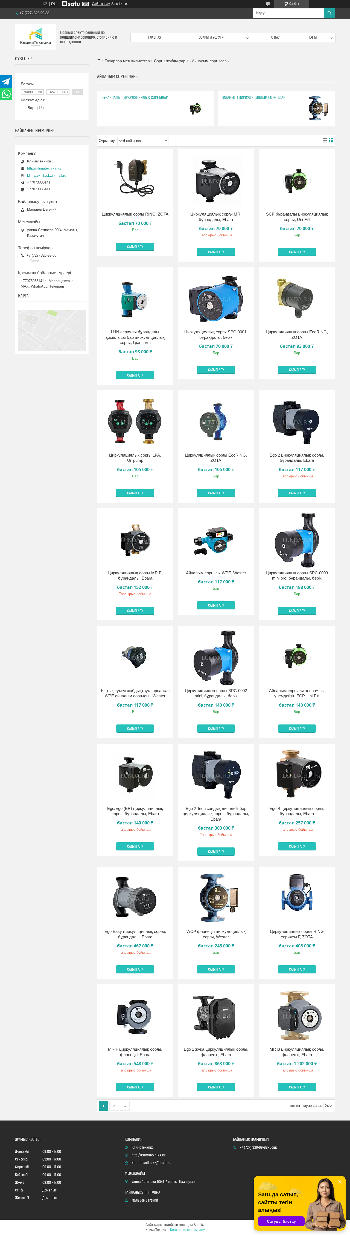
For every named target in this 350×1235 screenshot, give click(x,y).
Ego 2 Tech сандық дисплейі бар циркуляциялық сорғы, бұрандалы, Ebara (216, 813)
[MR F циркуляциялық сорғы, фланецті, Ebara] (135, 1016)
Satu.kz (199, 1225)
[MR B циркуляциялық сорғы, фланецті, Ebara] (297, 1016)
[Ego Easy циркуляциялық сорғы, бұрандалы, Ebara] (135, 898)
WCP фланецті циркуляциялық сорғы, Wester (216, 934)
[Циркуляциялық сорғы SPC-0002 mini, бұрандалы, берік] (216, 658)
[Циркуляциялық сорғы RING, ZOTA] (135, 181)
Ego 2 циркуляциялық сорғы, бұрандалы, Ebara (297, 458)
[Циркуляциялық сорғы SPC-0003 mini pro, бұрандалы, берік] (297, 540)
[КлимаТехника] (35, 37)
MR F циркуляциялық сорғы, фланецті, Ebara (135, 1052)
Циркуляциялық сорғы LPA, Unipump (135, 458)
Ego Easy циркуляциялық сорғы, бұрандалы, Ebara (135, 934)
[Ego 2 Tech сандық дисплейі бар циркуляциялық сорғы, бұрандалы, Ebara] (216, 775)
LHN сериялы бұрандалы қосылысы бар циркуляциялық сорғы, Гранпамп (135, 337)
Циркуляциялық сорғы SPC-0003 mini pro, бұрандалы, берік (297, 576)
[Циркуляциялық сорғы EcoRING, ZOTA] (297, 299)
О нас (275, 37)
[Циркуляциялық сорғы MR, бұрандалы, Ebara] (216, 181)
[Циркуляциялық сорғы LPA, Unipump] (135, 422)
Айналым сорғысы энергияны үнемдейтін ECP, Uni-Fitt (297, 693)
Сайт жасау (101, 4)
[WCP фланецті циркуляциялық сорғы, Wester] (216, 898)
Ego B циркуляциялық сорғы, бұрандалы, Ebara (296, 811)
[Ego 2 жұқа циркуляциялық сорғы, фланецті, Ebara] (216, 1016)
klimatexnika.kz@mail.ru (46, 175)
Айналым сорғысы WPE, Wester (216, 573)
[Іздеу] (329, 13)
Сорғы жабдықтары (171, 61)
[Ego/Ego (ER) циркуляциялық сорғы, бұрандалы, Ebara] (135, 775)
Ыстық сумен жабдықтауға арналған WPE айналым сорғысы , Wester (135, 693)
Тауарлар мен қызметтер (127, 61)
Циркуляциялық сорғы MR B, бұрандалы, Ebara (135, 576)
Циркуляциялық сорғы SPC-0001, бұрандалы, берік (215, 334)
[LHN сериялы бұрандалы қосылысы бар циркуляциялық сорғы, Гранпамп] (135, 299)
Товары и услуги (210, 37)
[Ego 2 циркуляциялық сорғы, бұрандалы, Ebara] (297, 422)
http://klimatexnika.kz (44, 168)
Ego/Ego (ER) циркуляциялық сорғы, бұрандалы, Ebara (135, 811)
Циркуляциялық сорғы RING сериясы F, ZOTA (297, 934)
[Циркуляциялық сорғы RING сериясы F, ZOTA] (297, 898)
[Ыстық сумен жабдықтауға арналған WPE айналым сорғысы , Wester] (135, 658)
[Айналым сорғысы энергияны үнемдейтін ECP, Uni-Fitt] (297, 658)
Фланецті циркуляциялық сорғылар (253, 97)
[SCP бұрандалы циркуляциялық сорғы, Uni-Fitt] (297, 181)
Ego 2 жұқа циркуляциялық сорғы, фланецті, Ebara (216, 1052)
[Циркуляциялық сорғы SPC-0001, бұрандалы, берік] (216, 299)
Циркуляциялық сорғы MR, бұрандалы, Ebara (215, 217)
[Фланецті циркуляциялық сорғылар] (317, 108)
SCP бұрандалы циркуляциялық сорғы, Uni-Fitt (297, 217)
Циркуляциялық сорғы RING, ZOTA (135, 214)
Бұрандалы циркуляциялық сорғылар (134, 97)
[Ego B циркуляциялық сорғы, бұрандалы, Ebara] (297, 775)
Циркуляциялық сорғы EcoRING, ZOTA (297, 334)
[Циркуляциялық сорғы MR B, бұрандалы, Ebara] (135, 540)
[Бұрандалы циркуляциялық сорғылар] (196, 108)
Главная (154, 37)
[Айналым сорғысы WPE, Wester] (216, 540)
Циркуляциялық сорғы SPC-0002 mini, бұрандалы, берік (216, 693)
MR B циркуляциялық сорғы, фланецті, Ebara (297, 1052)
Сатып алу (135, 247)
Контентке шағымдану (187, 1230)
